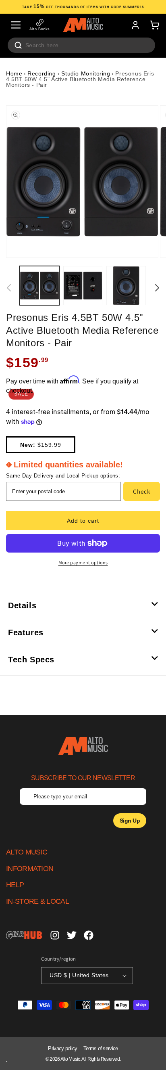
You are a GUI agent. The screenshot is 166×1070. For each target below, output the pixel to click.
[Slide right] (157, 288)
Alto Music (70, 1059)
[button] (16, 25)
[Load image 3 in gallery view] (126, 286)
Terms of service (100, 1048)
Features (26, 632)
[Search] (18, 45)
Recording (42, 73)
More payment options (83, 562)
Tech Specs (31, 659)
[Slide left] (9, 288)
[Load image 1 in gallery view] (39, 286)
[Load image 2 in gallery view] (83, 286)
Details (22, 605)
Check (141, 491)
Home (14, 73)
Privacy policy (62, 1048)
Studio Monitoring (85, 73)
